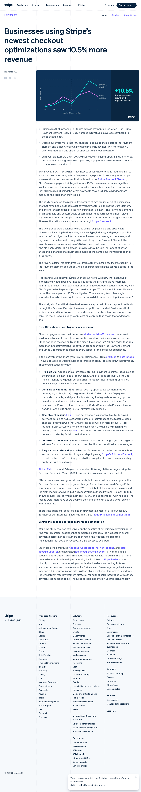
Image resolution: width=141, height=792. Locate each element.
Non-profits (78, 697)
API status (77, 750)
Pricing (81, 5)
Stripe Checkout (101, 221)
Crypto (42, 651)
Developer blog (80, 765)
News (104, 15)
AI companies (79, 670)
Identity (42, 666)
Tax (40, 709)
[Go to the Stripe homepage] (8, 616)
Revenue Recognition (49, 701)
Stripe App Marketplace (84, 723)
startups (111, 356)
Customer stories (115, 624)
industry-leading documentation (112, 514)
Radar (41, 697)
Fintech (76, 678)
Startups (77, 624)
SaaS (75, 666)
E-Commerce (79, 635)
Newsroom (10, 14)
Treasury (43, 717)
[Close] (135, 777)
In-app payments (81, 651)
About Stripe (130, 15)
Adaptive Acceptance (81, 547)
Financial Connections (49, 662)
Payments (43, 690)
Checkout (43, 639)
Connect (43, 647)
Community (112, 631)
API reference (79, 746)
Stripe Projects (80, 761)
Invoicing (43, 670)
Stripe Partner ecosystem (85, 727)
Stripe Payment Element (112, 179)
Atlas (41, 624)
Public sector (79, 705)
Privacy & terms (114, 639)
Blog (109, 628)
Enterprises (78, 620)
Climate (42, 643)
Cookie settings (114, 658)
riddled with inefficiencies (99, 334)
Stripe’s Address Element (117, 454)
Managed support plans (118, 703)
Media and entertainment (85, 693)
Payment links (45, 686)
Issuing (42, 674)
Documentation (80, 742)
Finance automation (82, 643)
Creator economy (81, 674)
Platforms (77, 662)
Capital (42, 635)
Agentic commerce (82, 628)
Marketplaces (79, 655)
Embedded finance (82, 639)
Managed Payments (48, 682)
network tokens (105, 547)
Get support (113, 699)
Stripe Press (113, 685)
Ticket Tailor (46, 469)
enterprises (127, 356)
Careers (110, 677)
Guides (110, 620)
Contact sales (125, 5)
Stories (115, 15)
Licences (111, 650)
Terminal (43, 713)
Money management (82, 659)
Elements (43, 659)
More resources (114, 662)
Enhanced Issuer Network (90, 551)
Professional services (83, 701)
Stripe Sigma (45, 705)
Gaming (76, 682)
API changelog (79, 754)
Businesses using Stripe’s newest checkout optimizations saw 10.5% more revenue (55, 45)
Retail (75, 709)
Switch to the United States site (86, 785)
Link (68, 414)
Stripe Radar (110, 559)
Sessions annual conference (120, 635)
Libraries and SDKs (81, 758)
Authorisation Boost (48, 628)
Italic (75, 430)
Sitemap (111, 654)
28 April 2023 (10, 71)
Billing (41, 631)
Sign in (108, 5)
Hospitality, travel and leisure (86, 686)
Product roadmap (115, 673)
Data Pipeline (45, 655)
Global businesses (81, 647)
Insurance (77, 690)
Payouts (42, 693)
